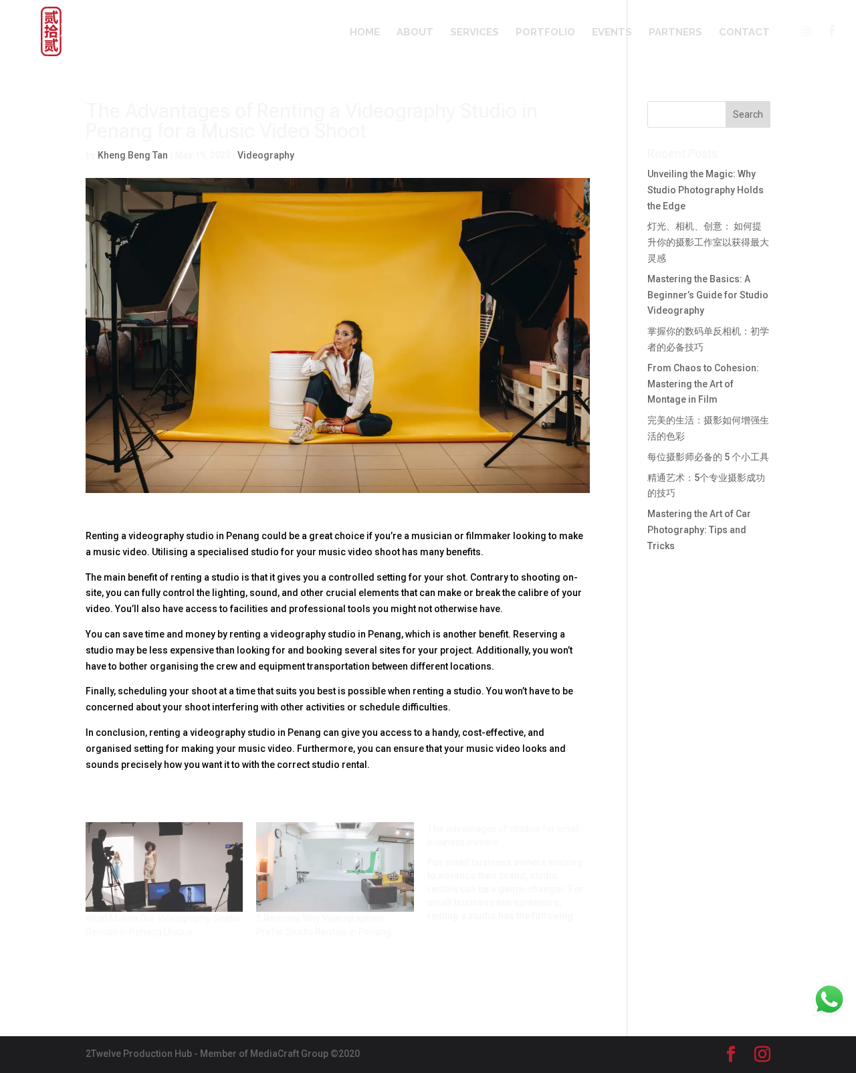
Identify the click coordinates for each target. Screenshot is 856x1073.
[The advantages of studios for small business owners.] (512, 872)
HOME (365, 32)
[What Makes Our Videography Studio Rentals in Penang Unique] (164, 867)
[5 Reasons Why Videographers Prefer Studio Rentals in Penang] (334, 867)
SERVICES (474, 32)
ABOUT (415, 32)
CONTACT (744, 32)
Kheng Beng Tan (133, 155)
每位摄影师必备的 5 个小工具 (708, 457)
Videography (265, 155)
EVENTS (612, 32)
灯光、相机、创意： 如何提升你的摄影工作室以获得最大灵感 (708, 242)
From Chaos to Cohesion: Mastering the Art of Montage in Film (703, 384)
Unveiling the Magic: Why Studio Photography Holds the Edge (705, 190)
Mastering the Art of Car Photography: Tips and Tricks (699, 529)
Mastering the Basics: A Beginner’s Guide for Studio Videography (707, 295)
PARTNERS (675, 32)
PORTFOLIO (545, 32)
